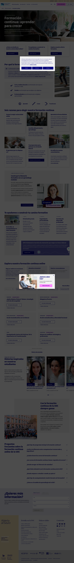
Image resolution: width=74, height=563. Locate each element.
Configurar (48, 68)
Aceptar (26, 68)
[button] (53, 275)
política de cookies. (33, 64)
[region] (37, 63)
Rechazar (37, 68)
